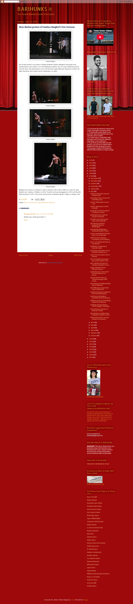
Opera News (91, 568)
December (94, 178)
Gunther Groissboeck (94, 552)
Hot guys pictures (30, 214)
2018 (91, 168)
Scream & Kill (91, 583)
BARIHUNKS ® (34, 8)
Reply (26, 220)
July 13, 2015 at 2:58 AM (44, 214)
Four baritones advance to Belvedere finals (99, 310)
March (93, 330)
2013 (91, 341)
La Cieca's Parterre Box (95, 528)
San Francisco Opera (94, 509)
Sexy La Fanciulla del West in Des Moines (100, 243)
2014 (91, 339)
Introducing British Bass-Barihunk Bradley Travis (99, 230)
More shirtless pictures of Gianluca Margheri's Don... (100, 264)
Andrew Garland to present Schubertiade (99, 194)
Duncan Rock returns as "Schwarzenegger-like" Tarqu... (99, 279)
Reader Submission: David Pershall (99, 207)
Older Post (78, 255)
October (94, 183)
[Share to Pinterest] (44, 199)
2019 (90, 165)
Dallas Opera (91, 540)
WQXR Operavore (93, 546)
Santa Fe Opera (92, 580)
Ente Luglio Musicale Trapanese (44, 202)
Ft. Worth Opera (92, 549)
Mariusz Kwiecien (93, 561)
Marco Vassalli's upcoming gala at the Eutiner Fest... (99, 260)
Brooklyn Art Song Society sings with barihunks (99, 220)
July (92, 191)
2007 (91, 357)
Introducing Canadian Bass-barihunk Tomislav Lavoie (100, 314)
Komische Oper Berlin (94, 503)
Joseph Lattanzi (92, 555)
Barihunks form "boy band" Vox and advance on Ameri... (99, 273)
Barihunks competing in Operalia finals (98, 247)
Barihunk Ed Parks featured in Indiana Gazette (99, 211)
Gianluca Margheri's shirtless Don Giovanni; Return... (100, 293)
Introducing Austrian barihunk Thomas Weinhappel (97, 225)
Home (51, 255)
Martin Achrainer (93, 531)
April (92, 328)
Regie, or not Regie (93, 577)
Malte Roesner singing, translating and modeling (100, 238)
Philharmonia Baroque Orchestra (98, 574)
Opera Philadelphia (93, 518)
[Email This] (36, 199)
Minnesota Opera (93, 564)
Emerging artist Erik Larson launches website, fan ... (100, 251)
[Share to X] (40, 199)
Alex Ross (90, 534)
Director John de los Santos (96, 543)
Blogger (85, 600)
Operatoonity (91, 571)
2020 (91, 163)
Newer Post (23, 255)
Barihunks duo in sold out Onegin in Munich (99, 216)
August (93, 189)
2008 (91, 355)
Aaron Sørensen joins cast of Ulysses (100, 255)
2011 (90, 347)
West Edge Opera (93, 515)
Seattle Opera (91, 586)
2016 (90, 173)
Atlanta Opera (92, 537)
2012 (91, 344)
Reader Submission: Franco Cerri (99, 203)
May (92, 325)
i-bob (72, 600)
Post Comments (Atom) (54, 262)
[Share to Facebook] (42, 199)
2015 (90, 176)
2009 (91, 352)
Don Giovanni (28, 202)
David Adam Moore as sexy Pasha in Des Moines (99, 318)
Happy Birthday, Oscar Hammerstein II (98, 268)
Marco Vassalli (92, 497)
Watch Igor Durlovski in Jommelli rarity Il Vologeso (100, 297)
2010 (91, 349)
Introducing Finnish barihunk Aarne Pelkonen (100, 284)
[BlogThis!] (38, 199)
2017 (90, 171)
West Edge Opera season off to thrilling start (100, 199)
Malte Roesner (92, 500)
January (94, 336)
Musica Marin (91, 525)
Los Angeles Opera (93, 558)
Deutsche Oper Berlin (94, 506)
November (94, 181)
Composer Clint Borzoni (95, 521)
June (92, 322)
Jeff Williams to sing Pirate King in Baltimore (99, 288)
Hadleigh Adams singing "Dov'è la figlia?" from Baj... (100, 305)
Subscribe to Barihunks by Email (98, 464)
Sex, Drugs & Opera (93, 512)
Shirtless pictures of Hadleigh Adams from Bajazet (100, 301)
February (94, 333)
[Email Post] (31, 199)
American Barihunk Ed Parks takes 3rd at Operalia (100, 234)
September (95, 186)
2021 (91, 160)
